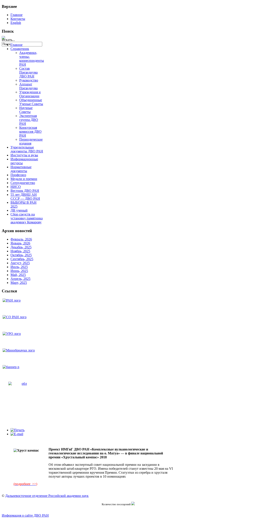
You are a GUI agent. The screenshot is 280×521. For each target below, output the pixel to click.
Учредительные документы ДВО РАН (26, 149)
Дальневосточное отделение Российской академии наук (47, 496)
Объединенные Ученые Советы (31, 102)
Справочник (19, 49)
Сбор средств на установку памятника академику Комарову (26, 218)
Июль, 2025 (19, 267)
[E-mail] (16, 434)
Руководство (28, 80)
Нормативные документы (21, 169)
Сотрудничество (22, 183)
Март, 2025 (18, 282)
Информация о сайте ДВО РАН (25, 515)
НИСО (15, 187)
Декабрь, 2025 (21, 247)
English (15, 23)
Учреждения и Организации (30, 94)
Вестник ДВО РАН (24, 191)
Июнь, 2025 (19, 271)
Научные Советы (26, 110)
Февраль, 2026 (21, 239)
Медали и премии (23, 179)
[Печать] (17, 430)
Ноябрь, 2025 (20, 251)
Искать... (8, 40)
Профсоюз (18, 175)
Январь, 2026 (20, 243)
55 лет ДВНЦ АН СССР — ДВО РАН (25, 196)
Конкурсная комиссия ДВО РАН (30, 131)
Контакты (17, 19)
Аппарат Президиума (28, 86)
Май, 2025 (18, 275)
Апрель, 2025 (20, 279)
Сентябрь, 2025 (21, 259)
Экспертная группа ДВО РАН (28, 119)
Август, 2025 (20, 263)
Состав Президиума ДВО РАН (28, 72)
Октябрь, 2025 (21, 255)
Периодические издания (31, 141)
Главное (16, 15)
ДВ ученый (19, 210)
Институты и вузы (24, 155)
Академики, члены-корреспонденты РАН (31, 58)
